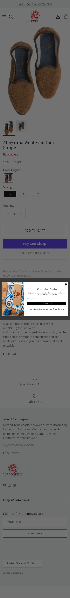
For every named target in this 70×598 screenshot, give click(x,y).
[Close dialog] (66, 284)
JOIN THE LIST (46, 303)
